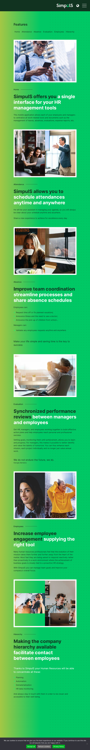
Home (17, 32)
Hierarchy (70, 32)
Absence (37, 32)
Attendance (27, 32)
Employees (59, 32)
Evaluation (47, 32)
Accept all (31, 746)
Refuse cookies (44, 746)
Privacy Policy (59, 746)
